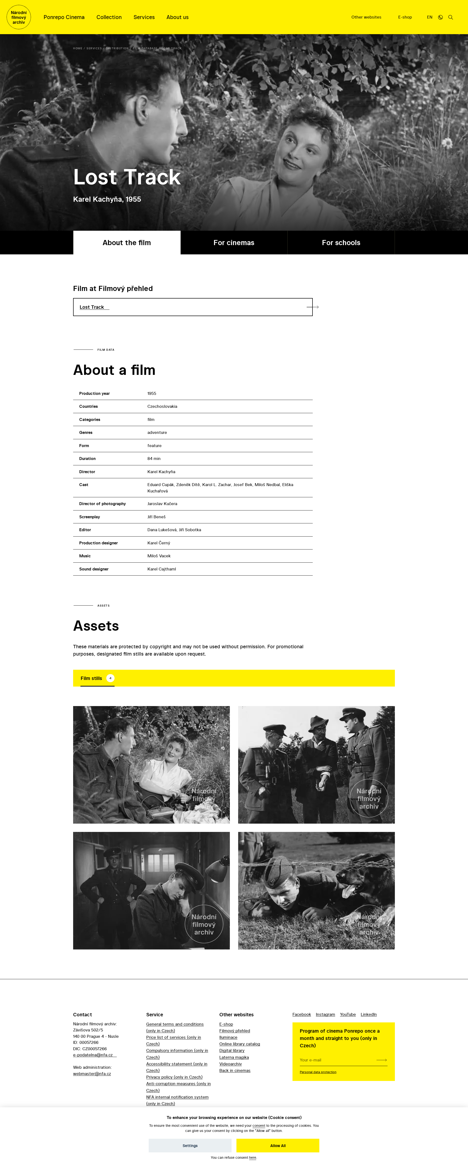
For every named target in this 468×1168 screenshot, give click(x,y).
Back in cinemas (235, 1070)
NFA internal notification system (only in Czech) (177, 1100)
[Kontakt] (440, 17)
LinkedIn (369, 1014)
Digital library (231, 1050)
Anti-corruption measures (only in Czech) (178, 1087)
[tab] (97, 678)
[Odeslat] (382, 1060)
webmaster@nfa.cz (92, 1073)
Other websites (367, 17)
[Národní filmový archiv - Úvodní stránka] (19, 17)
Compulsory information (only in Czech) (177, 1054)
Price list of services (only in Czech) (173, 1040)
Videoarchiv (230, 1064)
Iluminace (228, 1037)
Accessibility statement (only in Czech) (176, 1067)
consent (259, 1125)
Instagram (325, 1014)
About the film (127, 243)
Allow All (278, 1145)
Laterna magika (234, 1057)
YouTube (348, 1014)
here (252, 1157)
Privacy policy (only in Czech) (174, 1077)
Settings (190, 1145)
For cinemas (234, 243)
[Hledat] (451, 17)
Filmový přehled (234, 1030)
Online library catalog (239, 1044)
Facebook (301, 1014)
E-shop (405, 17)
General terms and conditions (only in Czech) (175, 1027)
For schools (341, 243)
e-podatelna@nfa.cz (93, 1055)
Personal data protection (318, 1072)
